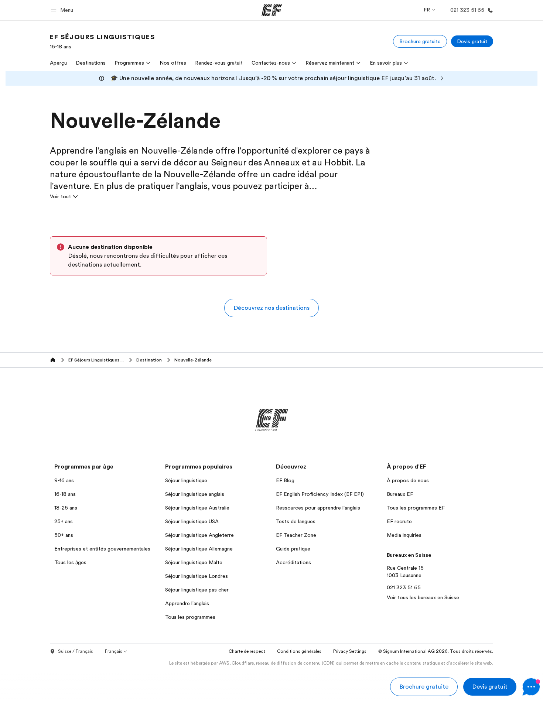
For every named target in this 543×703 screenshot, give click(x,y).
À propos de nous (408, 480)
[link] (102, 41)
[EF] (272, 10)
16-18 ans (65, 494)
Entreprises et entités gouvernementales (102, 549)
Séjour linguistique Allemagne (199, 549)
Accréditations (293, 562)
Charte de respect (247, 651)
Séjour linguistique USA (192, 521)
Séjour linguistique (186, 480)
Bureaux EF (400, 494)
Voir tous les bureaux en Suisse (423, 597)
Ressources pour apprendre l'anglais (318, 508)
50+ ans (63, 535)
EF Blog (285, 480)
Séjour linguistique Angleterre (199, 535)
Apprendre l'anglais (187, 603)
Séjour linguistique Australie (197, 508)
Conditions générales (299, 651)
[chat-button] (531, 687)
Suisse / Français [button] (75, 651)
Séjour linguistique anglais (194, 494)
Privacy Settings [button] (349, 651)
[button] (63, 10)
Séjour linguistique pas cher (197, 590)
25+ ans (63, 521)
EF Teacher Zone (296, 535)
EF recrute (399, 521)
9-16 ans (64, 480)
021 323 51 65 (404, 587)
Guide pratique (293, 549)
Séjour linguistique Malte (193, 562)
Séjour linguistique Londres (196, 576)
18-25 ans (65, 508)
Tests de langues (295, 521)
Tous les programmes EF (416, 508)
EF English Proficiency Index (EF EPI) (320, 494)
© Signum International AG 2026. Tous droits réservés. (435, 651)
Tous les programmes (190, 617)
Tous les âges (70, 562)
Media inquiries (404, 535)
